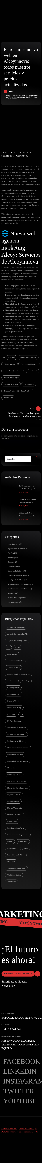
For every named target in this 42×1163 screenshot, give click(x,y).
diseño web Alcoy (14, 708)
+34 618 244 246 (11, 1029)
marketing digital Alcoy (16, 781)
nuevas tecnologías (11, 377)
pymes (9, 841)
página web (22, 841)
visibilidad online (14, 875)
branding (25, 681)
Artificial (11, 553)
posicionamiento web (15, 828)
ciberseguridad (13, 687)
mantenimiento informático (18, 748)
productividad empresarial (17, 835)
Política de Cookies (26, 1129)
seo (8, 855)
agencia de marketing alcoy (18, 634)
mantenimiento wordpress (17, 761)
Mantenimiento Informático (18, 584)
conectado (21, 436)
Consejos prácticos (15, 571)
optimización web (14, 815)
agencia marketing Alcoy (17, 641)
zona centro (26, 391)
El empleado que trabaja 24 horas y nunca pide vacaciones (28, 514)
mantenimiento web (15, 754)
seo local (11, 862)
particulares (12, 821)
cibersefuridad (9, 364)
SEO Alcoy (20, 855)
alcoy (17, 647)
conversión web (13, 694)
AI (8, 647)
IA (22, 714)
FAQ (36, 1132)
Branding (11, 557)
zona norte (8, 398)
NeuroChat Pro (13, 801)
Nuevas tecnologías (15, 598)
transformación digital (16, 868)
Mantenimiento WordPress (18, 589)
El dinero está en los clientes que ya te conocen (27, 501)
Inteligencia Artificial (16, 580)
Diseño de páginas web (17, 575)
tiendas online (9, 391)
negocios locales (14, 795)
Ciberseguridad (14, 566)
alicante (11, 357)
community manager (29, 364)
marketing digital (14, 774)
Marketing (12, 593)
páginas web (28, 384)
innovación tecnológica (16, 734)
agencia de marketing (16, 627)
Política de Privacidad (9, 1129)
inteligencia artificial (15, 741)
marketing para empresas (17, 788)
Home (10, 91)
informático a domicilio (16, 728)
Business (11, 562)
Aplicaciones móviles (16, 549)
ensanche (7, 371)
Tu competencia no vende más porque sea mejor (27, 487)
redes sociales (12, 848)
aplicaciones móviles (28, 357)
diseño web (11, 701)
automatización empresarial (18, 674)
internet (33, 371)
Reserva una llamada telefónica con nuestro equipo (20, 1044)
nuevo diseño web (11, 384)
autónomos (11, 681)
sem (26, 848)
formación (21, 371)
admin (4, 153)
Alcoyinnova (22, 156)
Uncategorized (13, 602)
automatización (13, 667)
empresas (11, 714)
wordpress (11, 882)
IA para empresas (14, 721)
